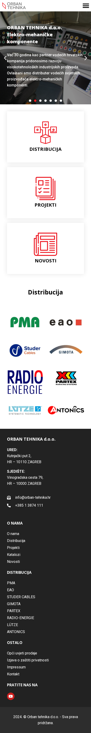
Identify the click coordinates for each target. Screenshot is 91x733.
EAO (10, 590)
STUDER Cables (21, 597)
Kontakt (13, 674)
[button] (85, 5)
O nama (13, 534)
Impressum (16, 667)
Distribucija (16, 540)
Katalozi (13, 554)
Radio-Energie (20, 618)
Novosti (13, 561)
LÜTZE (12, 625)
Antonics (16, 632)
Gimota (14, 604)
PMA (11, 583)
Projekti (13, 547)
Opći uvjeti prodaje (22, 653)
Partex (13, 611)
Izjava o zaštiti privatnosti (28, 660)
